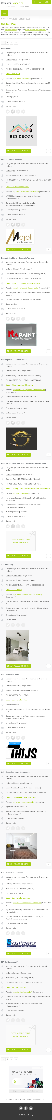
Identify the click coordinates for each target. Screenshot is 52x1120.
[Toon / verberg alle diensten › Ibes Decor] (28, 91)
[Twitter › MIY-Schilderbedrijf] (8, 1020)
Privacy (30, 1115)
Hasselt (16, 269)
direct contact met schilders (35, 30)
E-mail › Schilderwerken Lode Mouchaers (21, 797)
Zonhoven (17, 576)
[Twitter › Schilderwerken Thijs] (8, 738)
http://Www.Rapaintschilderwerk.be (25, 288)
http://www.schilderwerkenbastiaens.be (27, 903)
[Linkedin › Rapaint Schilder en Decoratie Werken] (18, 319)
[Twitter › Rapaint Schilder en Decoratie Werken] (8, 319)
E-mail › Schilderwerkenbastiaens (18, 898)
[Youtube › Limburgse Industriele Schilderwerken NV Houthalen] (23, 526)
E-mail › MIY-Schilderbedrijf (16, 987)
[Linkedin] (31, 1108)
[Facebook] (26, 1108)
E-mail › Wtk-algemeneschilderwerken (19, 385)
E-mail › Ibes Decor (13, 74)
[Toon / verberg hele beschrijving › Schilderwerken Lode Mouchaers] (28, 807)
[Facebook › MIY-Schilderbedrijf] (13, 1020)
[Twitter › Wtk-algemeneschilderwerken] (8, 423)
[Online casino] (26, 1067)
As (14, 170)
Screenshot (37, 79)
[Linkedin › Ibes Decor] (18, 112)
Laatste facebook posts (15, 102)
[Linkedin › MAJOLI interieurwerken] (18, 225)
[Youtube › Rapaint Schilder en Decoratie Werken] (23, 319)
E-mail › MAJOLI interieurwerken (17, 187)
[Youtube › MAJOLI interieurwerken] (23, 225)
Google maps (25, 60)
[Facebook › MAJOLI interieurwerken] (13, 225)
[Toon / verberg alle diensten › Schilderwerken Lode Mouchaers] (28, 812)
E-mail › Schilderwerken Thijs (16, 700)
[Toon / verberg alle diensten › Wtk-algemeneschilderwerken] (28, 402)
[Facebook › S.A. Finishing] (13, 625)
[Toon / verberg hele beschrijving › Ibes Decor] (28, 84)
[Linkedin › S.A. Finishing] (18, 625)
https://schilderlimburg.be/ (22, 992)
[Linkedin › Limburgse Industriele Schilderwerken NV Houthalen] (18, 526)
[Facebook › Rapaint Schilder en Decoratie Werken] (13, 319)
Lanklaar (16, 973)
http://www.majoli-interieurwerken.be (26, 192)
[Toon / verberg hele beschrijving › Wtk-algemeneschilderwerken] (28, 396)
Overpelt (16, 884)
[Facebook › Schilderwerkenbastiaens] (13, 933)
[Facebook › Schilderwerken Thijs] (13, 738)
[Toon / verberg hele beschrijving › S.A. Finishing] (28, 602)
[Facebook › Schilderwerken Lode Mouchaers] (13, 828)
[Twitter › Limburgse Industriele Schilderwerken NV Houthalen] (8, 526)
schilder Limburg (11, 30)
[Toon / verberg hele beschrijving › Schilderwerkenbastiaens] (28, 910)
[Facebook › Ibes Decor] (13, 112)
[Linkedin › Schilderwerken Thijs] (18, 738)
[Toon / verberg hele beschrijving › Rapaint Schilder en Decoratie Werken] (28, 293)
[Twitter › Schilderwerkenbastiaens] (8, 933)
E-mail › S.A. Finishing (14, 590)
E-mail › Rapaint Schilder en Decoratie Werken (23, 283)
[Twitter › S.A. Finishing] (8, 625)
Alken (15, 60)
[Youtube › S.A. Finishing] (23, 625)
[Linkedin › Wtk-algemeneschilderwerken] (18, 423)
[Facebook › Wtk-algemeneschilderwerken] (13, 423)
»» (16, 43)
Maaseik (16, 371)
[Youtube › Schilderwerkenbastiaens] (23, 933)
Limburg (8, 60)
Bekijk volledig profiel (18, 151)
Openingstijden (12, 97)
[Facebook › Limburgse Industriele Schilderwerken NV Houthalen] (13, 526)
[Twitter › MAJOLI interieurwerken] (8, 225)
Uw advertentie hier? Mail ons (26, 1091)
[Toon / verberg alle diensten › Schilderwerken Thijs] (28, 717)
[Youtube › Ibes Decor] (23, 112)
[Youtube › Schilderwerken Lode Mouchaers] (23, 828)
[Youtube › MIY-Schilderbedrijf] (23, 1020)
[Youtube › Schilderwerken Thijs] (23, 738)
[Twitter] (21, 1108)
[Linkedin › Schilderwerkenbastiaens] (18, 933)
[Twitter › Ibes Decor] (8, 112)
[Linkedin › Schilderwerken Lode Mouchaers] (18, 828)
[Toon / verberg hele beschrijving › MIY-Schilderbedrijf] (28, 997)
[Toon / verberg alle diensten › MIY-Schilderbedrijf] (28, 1004)
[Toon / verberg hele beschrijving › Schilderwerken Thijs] (28, 710)
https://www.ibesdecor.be (22, 79)
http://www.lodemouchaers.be (23, 802)
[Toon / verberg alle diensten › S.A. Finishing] (28, 609)
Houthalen (17, 474)
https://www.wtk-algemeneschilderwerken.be (29, 390)
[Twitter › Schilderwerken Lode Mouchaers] (8, 828)
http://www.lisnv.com (20, 493)
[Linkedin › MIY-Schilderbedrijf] (18, 1020)
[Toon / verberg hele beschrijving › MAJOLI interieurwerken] (28, 197)
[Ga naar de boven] (48, 151)
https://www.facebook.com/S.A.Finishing (27, 595)
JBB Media (24, 1115)
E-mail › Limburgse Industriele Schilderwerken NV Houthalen (28, 489)
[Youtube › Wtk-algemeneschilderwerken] (23, 423)
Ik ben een (41, 2)
